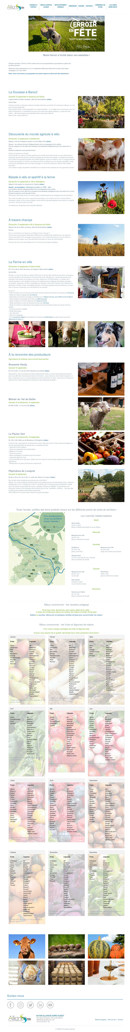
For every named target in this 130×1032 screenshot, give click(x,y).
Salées (33, 615)
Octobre (13, 852)
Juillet (12, 780)
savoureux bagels (19, 317)
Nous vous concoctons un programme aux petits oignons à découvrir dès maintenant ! (39, 73)
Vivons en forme (41, 301)
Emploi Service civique (46, 6)
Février (52, 637)
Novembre (53, 852)
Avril (12, 709)
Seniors (81, 6)
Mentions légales (100, 1020)
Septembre (93, 780)
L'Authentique (48, 317)
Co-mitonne (33, 295)
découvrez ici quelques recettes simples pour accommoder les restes (74, 615)
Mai (51, 709)
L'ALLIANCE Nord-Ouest (113, 6)
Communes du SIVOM (100, 6)
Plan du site (112, 1020)
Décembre (93, 852)
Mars (91, 637)
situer (47, 371)
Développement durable (61, 6)
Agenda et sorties (33, 6)
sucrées (42, 615)
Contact (120, 1020)
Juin (91, 709)
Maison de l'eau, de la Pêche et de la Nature (58, 297)
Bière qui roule (42, 299)
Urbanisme (73, 6)
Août (51, 780)
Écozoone (71, 293)
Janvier (13, 637)
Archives (89, 6)
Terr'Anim (46, 303)
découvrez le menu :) (16, 319)
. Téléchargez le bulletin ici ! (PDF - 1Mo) (30, 187)
